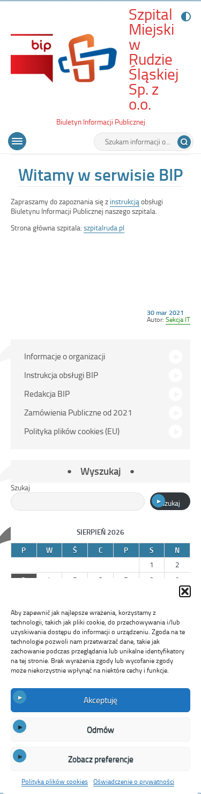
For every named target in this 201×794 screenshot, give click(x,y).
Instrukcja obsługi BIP (61, 375)
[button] (185, 591)
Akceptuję (100, 700)
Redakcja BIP (47, 393)
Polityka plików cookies (54, 781)
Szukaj (20, 487)
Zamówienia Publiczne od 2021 (78, 412)
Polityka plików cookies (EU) (72, 431)
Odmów (100, 729)
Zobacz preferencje (100, 759)
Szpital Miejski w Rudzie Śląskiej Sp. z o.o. (153, 59)
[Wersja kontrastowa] (184, 16)
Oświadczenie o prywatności (133, 781)
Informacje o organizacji (64, 356)
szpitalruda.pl (104, 227)
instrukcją (124, 201)
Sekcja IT (178, 319)
